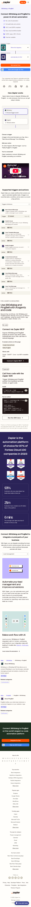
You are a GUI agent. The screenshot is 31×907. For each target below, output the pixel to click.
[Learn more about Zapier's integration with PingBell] (2, 698)
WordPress (15, 801)
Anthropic (25, 645)
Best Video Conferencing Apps (15, 855)
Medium (15, 824)
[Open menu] (28, 2)
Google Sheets (15, 796)
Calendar (15, 837)
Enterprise (7, 885)
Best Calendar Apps (15, 866)
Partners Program (15, 887)
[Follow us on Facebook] (9, 878)
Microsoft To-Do (15, 819)
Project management (15, 835)
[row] (8, 110)
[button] (15, 69)
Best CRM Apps (15, 861)
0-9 (3, 758)
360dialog (4, 8)
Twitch (15, 814)
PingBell (11, 8)
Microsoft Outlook (15, 822)
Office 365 (15, 804)
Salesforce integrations (15, 775)
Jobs (27, 882)
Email (15, 840)
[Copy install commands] (26, 390)
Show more (16, 785)
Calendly (15, 816)
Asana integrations (15, 783)
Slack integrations (15, 772)
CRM (15, 843)
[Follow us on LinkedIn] (12, 878)
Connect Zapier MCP (14, 361)
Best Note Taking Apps (15, 863)
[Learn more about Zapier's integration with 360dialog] (2, 663)
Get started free (15, 65)
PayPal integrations (15, 780)
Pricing (4, 882)
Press (23, 882)
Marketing (15, 845)
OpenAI (18, 645)
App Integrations (22, 885)
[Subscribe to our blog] (21, 878)
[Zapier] (6, 2)
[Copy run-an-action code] (26, 401)
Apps (2, 660)
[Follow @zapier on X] (15, 878)
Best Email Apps (15, 858)
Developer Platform (16, 882)
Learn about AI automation (10, 651)
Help (4, 676)
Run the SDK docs (14, 418)
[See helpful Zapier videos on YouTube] (18, 878)
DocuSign (15, 798)
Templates (14, 885)
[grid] (8, 110)
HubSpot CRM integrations (15, 777)
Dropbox (15, 793)
